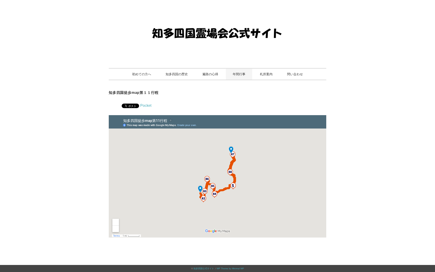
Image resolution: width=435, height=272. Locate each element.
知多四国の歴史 (177, 74)
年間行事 (239, 74)
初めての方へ (141, 74)
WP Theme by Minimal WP (230, 268)
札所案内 (266, 74)
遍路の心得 (210, 74)
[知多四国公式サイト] (217, 17)
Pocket (145, 105)
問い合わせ (295, 74)
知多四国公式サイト (203, 268)
